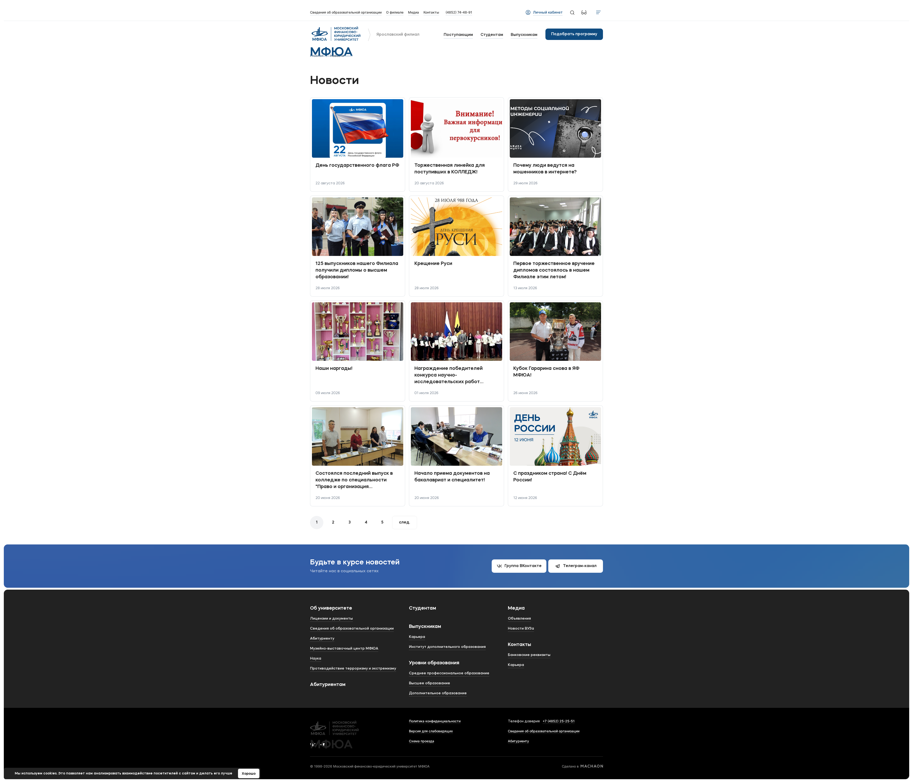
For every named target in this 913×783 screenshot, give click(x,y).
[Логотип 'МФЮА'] (336, 34)
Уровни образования (434, 663)
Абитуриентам (327, 684)
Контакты (519, 644)
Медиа (516, 608)
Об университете (331, 608)
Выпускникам (524, 35)
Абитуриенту (518, 741)
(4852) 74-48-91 (459, 12)
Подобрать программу (574, 34)
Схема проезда (421, 741)
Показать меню (598, 12)
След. (404, 522)
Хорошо (249, 773)
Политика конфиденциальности (435, 721)
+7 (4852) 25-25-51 (559, 721)
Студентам (492, 35)
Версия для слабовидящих (431, 731)
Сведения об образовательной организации (543, 731)
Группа (523, 566)
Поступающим (458, 35)
